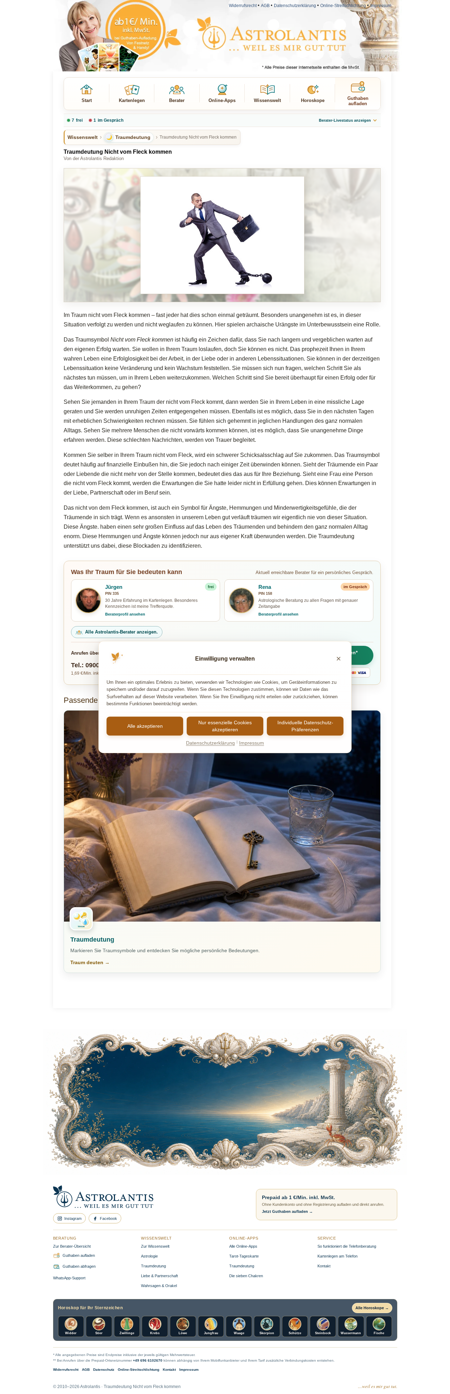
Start (87, 100)
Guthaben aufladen (357, 101)
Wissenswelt (267, 100)
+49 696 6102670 (147, 1360)
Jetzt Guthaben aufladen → (287, 1211)
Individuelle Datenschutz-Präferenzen (305, 726)
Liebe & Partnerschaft (159, 1276)
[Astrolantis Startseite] (148, 1197)
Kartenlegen (132, 100)
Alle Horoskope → (372, 1308)
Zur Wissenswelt (155, 1246)
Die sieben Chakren (246, 1276)
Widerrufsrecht (243, 5)
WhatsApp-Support (69, 1278)
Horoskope (312, 100)
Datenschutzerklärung (295, 5)
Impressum (380, 5)
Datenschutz (103, 1369)
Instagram (73, 1218)
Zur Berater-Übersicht (72, 1246)
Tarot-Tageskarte (244, 1256)
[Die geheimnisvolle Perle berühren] (328, 1125)
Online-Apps (222, 100)
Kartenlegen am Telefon (337, 1256)
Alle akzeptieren (145, 726)
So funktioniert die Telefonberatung (346, 1246)
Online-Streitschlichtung (343, 5)
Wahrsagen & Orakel (159, 1286)
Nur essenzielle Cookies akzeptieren (225, 726)
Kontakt (323, 1266)
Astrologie (149, 1256)
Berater (177, 100)
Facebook (108, 1218)
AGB (265, 5)
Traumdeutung (153, 1266)
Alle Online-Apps (243, 1246)
